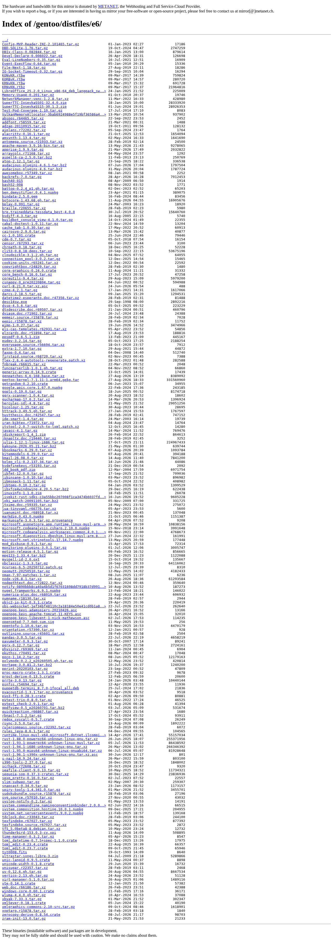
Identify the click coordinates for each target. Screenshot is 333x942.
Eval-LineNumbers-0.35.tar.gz (31, 60)
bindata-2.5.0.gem (19, 196)
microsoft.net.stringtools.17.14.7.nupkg (42, 540)
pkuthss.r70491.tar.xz (24, 653)
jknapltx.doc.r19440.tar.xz (29, 438)
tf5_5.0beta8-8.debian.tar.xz (31, 829)
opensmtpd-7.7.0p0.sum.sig (28, 622)
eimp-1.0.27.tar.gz (21, 325)
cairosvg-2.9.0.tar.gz (24, 231)
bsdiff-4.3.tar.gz (19, 216)
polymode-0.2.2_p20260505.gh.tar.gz (37, 661)
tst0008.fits (14, 852)
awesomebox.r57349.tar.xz (27, 173)
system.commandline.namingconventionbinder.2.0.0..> (54, 805)
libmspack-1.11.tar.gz (24, 481)
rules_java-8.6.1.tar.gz (26, 731)
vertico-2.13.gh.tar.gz (25, 875)
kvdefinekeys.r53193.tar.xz (29, 466)
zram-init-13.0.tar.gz (24, 918)
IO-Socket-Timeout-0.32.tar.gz (32, 71)
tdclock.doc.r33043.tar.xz (28, 817)
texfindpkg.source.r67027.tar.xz (34, 825)
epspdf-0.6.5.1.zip (21, 337)
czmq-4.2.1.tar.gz (19, 290)
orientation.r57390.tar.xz (28, 630)
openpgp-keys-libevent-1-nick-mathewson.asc (45, 618)
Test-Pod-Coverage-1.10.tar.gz (32, 110)
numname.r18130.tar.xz (24, 598)
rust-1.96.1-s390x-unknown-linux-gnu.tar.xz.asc (50, 754)
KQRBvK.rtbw (13, 79)
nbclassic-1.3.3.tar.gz (25, 563)
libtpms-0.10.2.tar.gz (24, 485)
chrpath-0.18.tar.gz (22, 247)
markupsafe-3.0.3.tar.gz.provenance (37, 520)
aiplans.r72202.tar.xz (24, 130)
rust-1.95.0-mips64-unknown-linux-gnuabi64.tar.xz (52, 751)
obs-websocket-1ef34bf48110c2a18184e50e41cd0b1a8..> (54, 606)
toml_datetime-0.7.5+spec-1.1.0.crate (39, 840)
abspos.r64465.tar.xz (23, 118)
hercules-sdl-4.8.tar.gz (26, 403)
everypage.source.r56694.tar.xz (33, 345)
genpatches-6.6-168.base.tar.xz (33, 376)
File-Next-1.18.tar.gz (24, 67)
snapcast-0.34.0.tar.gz (25, 786)
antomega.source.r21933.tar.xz (32, 142)
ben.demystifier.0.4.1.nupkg (30, 192)
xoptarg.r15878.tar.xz (24, 911)
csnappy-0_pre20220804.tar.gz (31, 282)
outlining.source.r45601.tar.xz (33, 633)
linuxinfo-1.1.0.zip (22, 493)
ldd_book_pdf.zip (18, 470)
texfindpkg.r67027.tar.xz (27, 821)
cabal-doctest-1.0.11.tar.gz (30, 224)
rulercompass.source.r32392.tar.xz (36, 727)
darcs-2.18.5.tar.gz (22, 294)
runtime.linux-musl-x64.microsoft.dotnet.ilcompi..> (54, 735)
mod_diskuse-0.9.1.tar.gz (27, 544)
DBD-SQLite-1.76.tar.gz (25, 48)
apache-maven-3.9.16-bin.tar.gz (33, 146)
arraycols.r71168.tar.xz (26, 153)
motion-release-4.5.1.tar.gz (30, 551)
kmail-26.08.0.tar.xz (23, 458)
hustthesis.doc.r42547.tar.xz (31, 415)
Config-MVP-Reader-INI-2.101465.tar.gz (40, 44)
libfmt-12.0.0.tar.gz (23, 473)
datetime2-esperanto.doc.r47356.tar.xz (40, 298)
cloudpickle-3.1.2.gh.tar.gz (30, 255)
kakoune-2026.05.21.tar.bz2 (29, 446)
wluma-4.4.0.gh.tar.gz (24, 895)
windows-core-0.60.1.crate (28, 891)
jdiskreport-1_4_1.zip (24, 434)
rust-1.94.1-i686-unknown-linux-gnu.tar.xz (44, 747)
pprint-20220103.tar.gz (25, 669)
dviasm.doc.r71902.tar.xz (27, 313)
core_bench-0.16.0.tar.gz (27, 274)
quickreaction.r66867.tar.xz (30, 712)
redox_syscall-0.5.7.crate (28, 719)
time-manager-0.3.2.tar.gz (28, 836)
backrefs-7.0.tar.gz (22, 177)
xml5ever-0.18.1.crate (24, 903)
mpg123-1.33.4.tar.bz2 (24, 555)
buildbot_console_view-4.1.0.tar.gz (37, 220)
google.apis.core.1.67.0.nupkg (32, 388)
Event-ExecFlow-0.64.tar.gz (29, 64)
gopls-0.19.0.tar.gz (22, 391)
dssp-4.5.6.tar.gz (19, 306)
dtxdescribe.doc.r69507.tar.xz (32, 309)
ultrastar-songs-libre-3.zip (30, 856)
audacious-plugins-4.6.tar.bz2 (32, 169)
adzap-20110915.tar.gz (24, 126)
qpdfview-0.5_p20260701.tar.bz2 (33, 708)
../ (5, 40)
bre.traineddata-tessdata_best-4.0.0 (38, 212)
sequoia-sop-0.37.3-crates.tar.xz (35, 774)
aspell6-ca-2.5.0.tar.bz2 (27, 157)
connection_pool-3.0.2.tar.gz (31, 259)
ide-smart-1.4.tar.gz (23, 419)
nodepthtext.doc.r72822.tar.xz (32, 583)
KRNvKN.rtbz (13, 87)
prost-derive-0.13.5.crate (28, 676)
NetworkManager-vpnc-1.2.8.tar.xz (35, 99)
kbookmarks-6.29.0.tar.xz (27, 450)
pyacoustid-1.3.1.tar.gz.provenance (37, 692)
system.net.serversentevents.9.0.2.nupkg (42, 813)
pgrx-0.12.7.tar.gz (21, 645)
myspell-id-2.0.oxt (21, 559)
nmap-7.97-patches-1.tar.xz (29, 575)
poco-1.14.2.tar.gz (21, 657)
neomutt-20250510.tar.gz (26, 571)
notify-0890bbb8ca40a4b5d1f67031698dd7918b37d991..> (54, 587)
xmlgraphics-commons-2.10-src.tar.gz (38, 907)
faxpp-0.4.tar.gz (18, 352)
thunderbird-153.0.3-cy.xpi (29, 833)
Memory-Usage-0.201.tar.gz (28, 95)
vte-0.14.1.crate (18, 883)
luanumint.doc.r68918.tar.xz (30, 512)
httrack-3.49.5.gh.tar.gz (27, 411)
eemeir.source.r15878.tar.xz (30, 317)
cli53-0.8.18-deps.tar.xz (27, 251)
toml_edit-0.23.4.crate (25, 844)
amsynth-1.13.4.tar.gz (24, 138)
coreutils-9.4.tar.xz (23, 278)
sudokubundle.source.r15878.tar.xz (36, 793)
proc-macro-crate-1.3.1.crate (31, 672)
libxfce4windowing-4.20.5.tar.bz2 (35, 489)
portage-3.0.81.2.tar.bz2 (27, 665)
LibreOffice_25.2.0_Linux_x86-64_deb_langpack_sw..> (54, 91)
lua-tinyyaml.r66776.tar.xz (29, 509)
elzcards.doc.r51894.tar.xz (29, 333)
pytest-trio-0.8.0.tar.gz (27, 700)
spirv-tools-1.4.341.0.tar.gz (31, 790)
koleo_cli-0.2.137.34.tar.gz (30, 462)
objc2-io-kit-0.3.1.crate (27, 602)
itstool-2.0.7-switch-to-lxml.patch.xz (40, 427)
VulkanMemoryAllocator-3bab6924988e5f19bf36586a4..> (54, 114)
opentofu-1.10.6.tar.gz (25, 626)
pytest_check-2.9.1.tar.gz (28, 704)
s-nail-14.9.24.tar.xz (24, 758)
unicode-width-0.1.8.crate (28, 864)
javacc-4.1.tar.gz (19, 430)
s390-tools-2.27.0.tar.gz (27, 762)
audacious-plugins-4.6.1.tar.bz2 (34, 165)
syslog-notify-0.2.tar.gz (27, 801)
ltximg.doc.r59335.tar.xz (27, 505)
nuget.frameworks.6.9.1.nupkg (31, 591)
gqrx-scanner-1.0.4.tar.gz (28, 395)
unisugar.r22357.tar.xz (25, 868)
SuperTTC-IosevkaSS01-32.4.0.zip (34, 103)
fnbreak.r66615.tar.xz (24, 364)
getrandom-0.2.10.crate (25, 384)
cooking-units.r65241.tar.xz (30, 263)
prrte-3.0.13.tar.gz (22, 680)
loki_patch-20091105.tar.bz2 (30, 501)
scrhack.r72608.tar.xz (24, 766)
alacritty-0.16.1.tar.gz (26, 134)
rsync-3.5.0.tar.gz (21, 723)
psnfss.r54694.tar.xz (23, 684)
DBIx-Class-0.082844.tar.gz (29, 52)
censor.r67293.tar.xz (23, 243)
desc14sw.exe (14, 302)
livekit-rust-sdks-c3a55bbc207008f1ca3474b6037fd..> (54, 497)
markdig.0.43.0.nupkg (23, 516)
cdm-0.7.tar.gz (16, 239)
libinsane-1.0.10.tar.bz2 (27, 477)
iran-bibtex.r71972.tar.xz (28, 423)
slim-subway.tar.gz (21, 782)
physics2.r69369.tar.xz (25, 649)
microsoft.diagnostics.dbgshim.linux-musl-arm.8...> (54, 536)
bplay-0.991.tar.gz (21, 204)
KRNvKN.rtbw (13, 83)
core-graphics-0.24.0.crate (29, 270)
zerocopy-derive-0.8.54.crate (31, 914)
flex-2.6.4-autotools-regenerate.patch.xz (43, 360)
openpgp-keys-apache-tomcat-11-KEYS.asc (41, 614)
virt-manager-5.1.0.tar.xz (28, 879)
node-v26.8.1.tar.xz (22, 579)
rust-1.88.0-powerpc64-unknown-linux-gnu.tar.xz (50, 739)
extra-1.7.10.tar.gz (22, 349)
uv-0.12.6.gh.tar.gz (22, 872)
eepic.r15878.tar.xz (22, 321)
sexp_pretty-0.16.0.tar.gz (28, 778)
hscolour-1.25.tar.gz (23, 407)
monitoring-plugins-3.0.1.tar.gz (34, 548)
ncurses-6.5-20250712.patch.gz (32, 567)
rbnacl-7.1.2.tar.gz (22, 715)
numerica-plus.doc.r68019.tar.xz (34, 594)
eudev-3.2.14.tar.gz (22, 341)
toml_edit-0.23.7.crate (25, 848)
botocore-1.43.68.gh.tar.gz (29, 200)
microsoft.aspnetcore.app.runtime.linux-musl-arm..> (54, 524)
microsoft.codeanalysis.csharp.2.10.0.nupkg (45, 528)
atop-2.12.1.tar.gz (21, 161)
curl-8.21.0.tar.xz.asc (25, 286)
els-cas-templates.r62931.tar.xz (34, 329)
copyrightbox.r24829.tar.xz (29, 267)
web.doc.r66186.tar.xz (24, 887)
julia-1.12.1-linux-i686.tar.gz (33, 442)
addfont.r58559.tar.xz (24, 122)
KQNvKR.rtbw (13, 75)
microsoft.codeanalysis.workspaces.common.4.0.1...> (54, 532)
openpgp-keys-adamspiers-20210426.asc (39, 610)
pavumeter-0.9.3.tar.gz (25, 641)
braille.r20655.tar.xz (24, 208)
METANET (108, 6)
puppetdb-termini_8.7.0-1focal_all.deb (40, 688)
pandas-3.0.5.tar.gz (22, 637)
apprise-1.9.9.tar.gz (23, 149)
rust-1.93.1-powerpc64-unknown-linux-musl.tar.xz (51, 743)
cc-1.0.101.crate (18, 235)
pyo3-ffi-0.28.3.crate (24, 696)
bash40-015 (12, 181)
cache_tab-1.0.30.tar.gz (26, 228)
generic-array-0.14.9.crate (29, 372)
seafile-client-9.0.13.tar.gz (31, 770)
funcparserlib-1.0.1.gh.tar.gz (32, 368)
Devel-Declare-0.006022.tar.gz (32, 56)
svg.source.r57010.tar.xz (27, 797)
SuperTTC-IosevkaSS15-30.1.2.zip (34, 107)
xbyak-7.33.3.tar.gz (22, 899)
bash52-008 (12, 185)
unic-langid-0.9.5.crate (26, 860)
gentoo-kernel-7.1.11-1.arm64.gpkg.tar (40, 380)
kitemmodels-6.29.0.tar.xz (28, 454)
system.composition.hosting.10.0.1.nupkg (42, 809)
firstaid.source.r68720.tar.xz (32, 356)
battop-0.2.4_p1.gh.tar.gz (28, 188)
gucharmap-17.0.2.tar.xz (26, 399)
